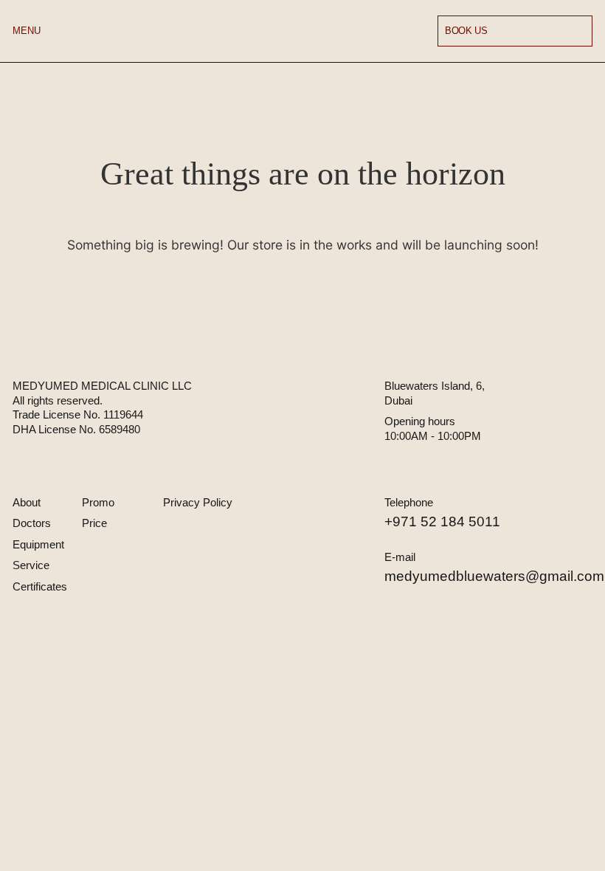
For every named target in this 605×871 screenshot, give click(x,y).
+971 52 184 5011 (442, 521)
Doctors (32, 523)
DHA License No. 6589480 (76, 429)
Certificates (40, 586)
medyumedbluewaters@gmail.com (494, 576)
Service (31, 565)
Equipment (38, 544)
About (27, 502)
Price (94, 523)
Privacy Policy (197, 502)
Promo (98, 502)
